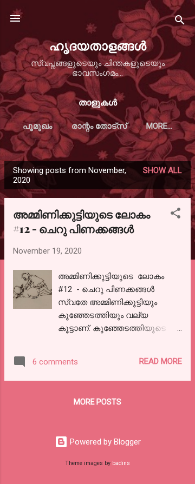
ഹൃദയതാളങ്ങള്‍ (97, 45)
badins (121, 463)
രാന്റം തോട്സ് (99, 126)
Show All (162, 170)
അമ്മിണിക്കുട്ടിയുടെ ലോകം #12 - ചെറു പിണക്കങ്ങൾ (81, 221)
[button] (175, 215)
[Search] (179, 21)
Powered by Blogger (104, 442)
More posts (97, 401)
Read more (160, 361)
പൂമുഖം (37, 126)
